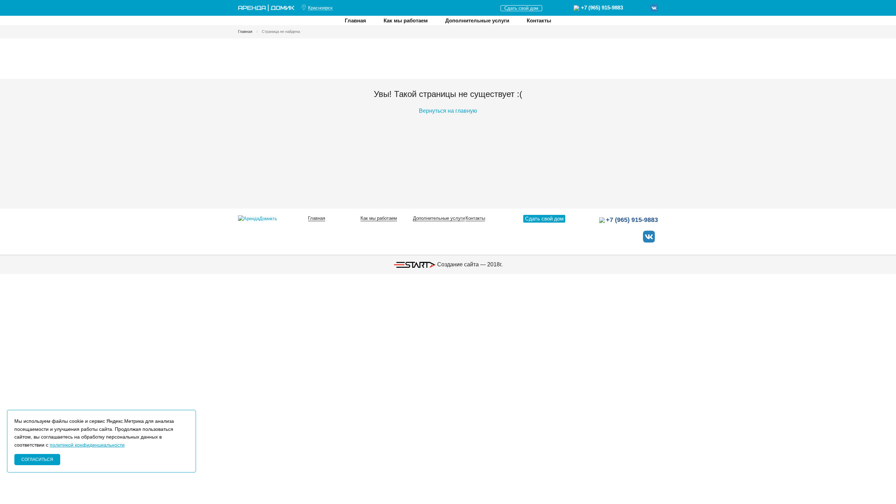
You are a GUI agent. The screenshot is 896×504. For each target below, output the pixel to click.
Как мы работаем (406, 20)
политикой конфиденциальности (87, 445)
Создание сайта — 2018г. (469, 264)
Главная (355, 20)
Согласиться (37, 459)
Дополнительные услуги (477, 20)
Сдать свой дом (521, 8)
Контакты (539, 20)
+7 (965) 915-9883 (602, 7)
